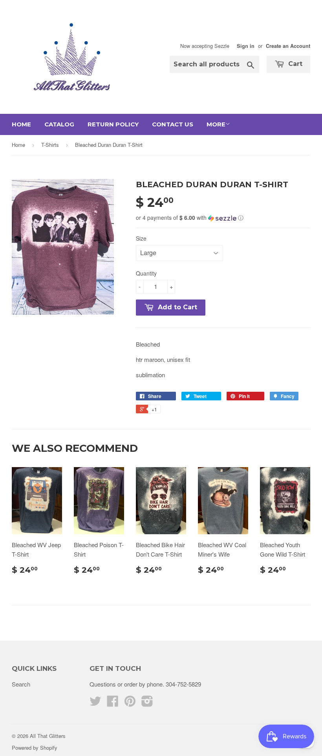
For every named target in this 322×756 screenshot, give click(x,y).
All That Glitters (48, 736)
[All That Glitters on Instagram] (147, 703)
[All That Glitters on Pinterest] (130, 703)
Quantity (146, 273)
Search (21, 684)
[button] (223, 218)
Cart (294, 64)
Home (21, 124)
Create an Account (288, 45)
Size (141, 238)
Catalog (59, 124)
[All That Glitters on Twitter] (95, 703)
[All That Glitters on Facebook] (113, 703)
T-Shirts (50, 144)
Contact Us (172, 124)
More (216, 124)
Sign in (245, 45)
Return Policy (113, 124)
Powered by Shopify (34, 747)
